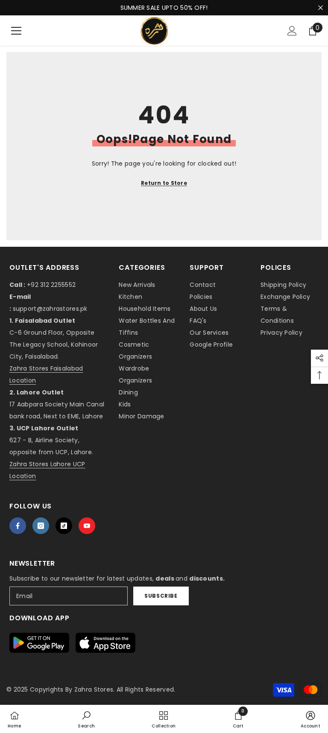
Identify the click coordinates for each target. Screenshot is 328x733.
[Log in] (292, 30)
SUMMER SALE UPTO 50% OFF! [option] (164, 7)
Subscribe (160, 595)
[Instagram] (40, 525)
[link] (86, 719)
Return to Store (164, 183)
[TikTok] (64, 525)
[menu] (16, 31)
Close (320, 8)
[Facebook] (17, 525)
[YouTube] (87, 525)
